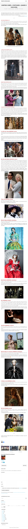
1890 (18, 505)
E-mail (2, 484)
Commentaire (3, 472)
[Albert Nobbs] (14, 448)
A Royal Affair (20, 450)
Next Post (24, 465)
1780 (4, 507)
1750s (17, 505)
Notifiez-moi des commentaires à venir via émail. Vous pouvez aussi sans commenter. (14, 488)
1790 (21, 505)
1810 (16, 505)
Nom (2, 482)
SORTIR (3, 520)
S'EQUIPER (3, 516)
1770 (22, 505)
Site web (2, 486)
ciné (1, 462)
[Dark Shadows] (5, 448)
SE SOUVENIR (3, 519)
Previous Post (4, 465)
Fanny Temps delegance (11, 8)
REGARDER (17, 8)
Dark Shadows (2, 450)
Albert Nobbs (11, 450)
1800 (8, 505)
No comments (21, 8)
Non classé (3, 514)
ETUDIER (3, 511)
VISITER (3, 521)
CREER (3, 510)
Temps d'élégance (5, 1)
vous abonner (20, 488)
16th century (12, 505)
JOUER (3, 512)
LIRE (2, 513)
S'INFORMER (3, 517)
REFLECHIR (3, 515)
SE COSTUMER (3, 518)
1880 (1, 505)
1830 (7, 505)
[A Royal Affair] (23, 448)
